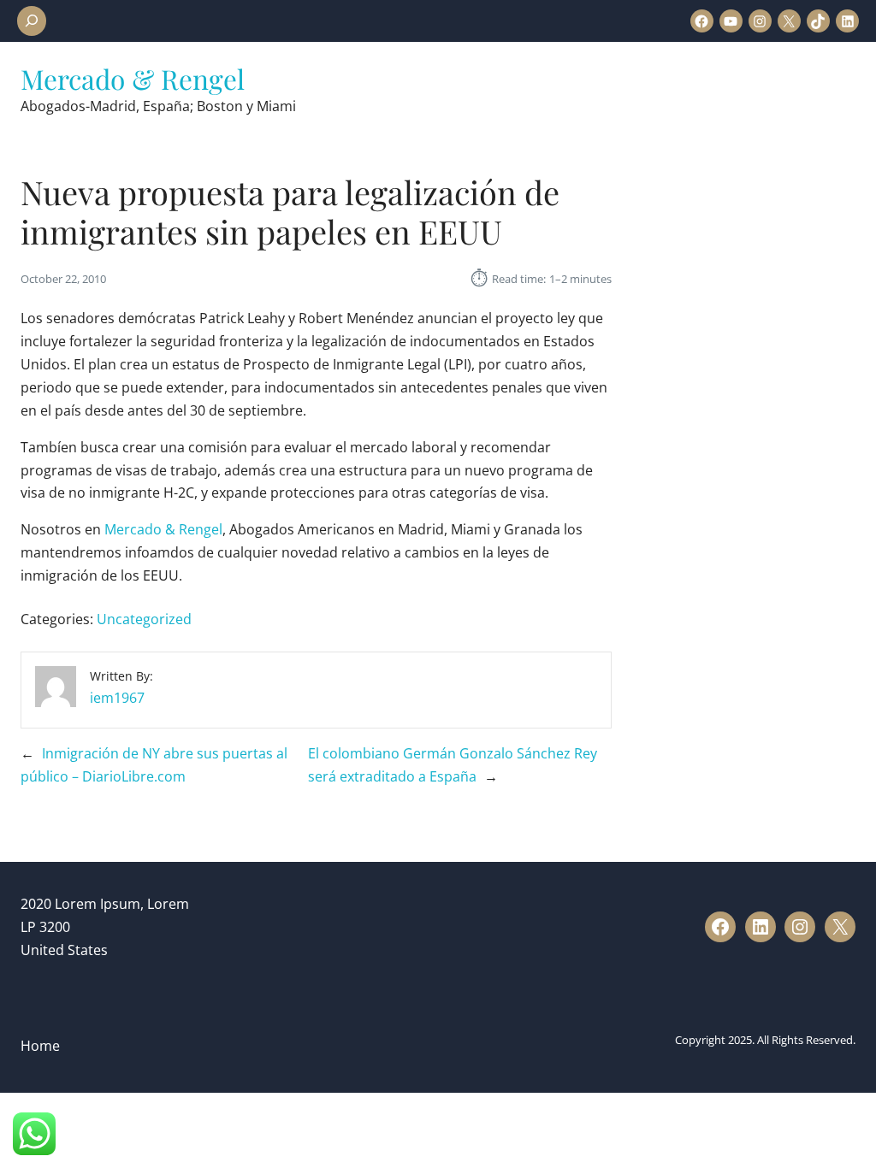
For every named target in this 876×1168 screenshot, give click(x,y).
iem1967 (117, 697)
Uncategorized (144, 619)
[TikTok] (818, 20)
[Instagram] (760, 20)
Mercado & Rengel (133, 79)
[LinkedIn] (847, 20)
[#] (720, 926)
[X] (789, 20)
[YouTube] (731, 20)
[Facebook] (701, 20)
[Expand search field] (31, 21)
